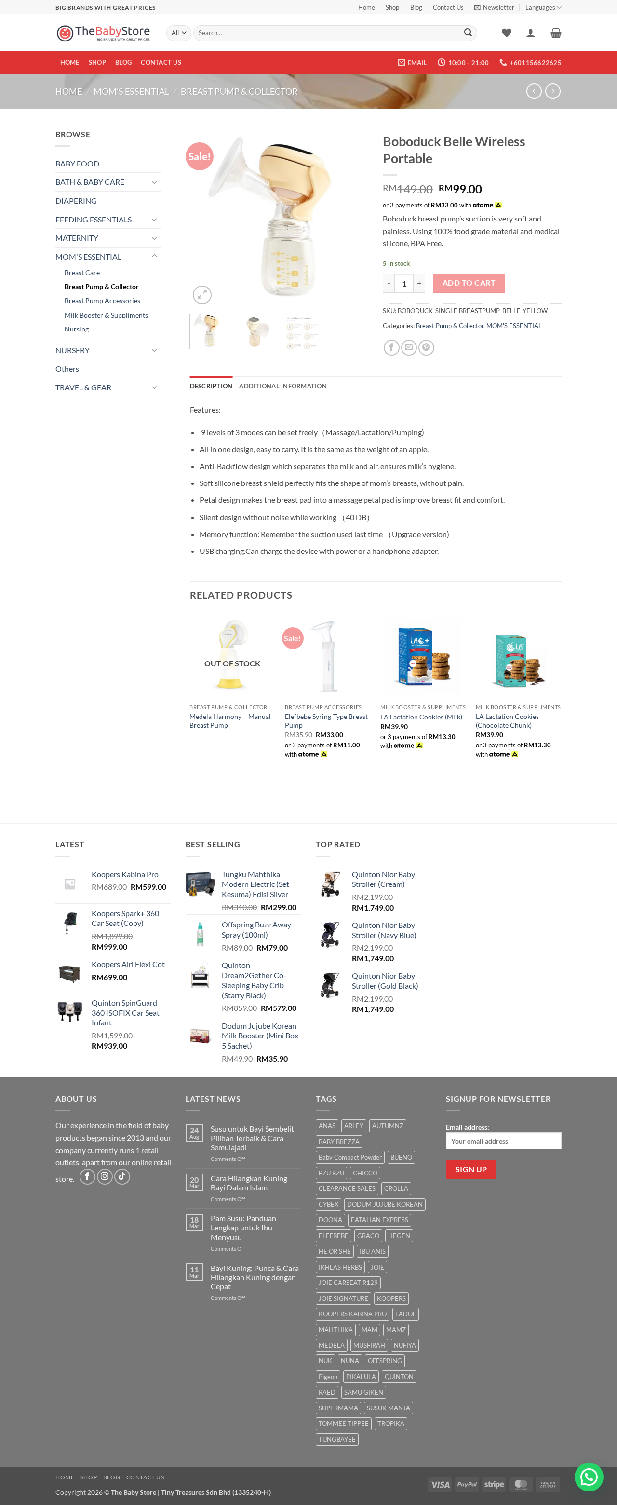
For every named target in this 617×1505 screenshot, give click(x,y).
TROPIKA (390, 1423)
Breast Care (82, 272)
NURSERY (72, 350)
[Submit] (468, 33)
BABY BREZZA (339, 1142)
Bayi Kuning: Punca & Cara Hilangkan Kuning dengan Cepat (255, 1277)
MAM (369, 1330)
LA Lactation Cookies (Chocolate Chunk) (507, 721)
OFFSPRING (385, 1361)
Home (366, 7)
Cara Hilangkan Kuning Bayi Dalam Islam (249, 1183)
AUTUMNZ (387, 1126)
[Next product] (533, 90)
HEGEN (399, 1236)
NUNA (350, 1361)
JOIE (377, 1267)
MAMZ (396, 1330)
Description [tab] (211, 386)
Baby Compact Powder (350, 1157)
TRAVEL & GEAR (83, 387)
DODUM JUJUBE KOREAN (385, 1204)
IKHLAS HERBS (340, 1267)
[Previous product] (552, 90)
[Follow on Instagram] (105, 1177)
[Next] (353, 217)
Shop (392, 7)
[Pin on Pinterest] (426, 348)
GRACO (368, 1236)
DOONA (330, 1220)
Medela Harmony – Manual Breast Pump (230, 721)
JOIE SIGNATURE (343, 1298)
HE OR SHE (335, 1251)
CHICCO (365, 1173)
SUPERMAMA (338, 1408)
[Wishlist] (506, 32)
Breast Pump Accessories (102, 300)
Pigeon (328, 1377)
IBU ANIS (373, 1251)
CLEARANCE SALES (347, 1188)
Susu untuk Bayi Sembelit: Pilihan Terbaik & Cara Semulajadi (253, 1137)
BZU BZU (331, 1173)
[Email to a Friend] (409, 348)
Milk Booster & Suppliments (106, 315)
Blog (416, 7)
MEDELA (332, 1345)
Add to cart (469, 282)
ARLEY (353, 1126)
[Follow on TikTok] (122, 1177)
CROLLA (396, 1188)
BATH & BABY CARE (89, 181)
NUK (325, 1361)
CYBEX (328, 1204)
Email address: (467, 1127)
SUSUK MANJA (388, 1408)
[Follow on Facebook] (87, 1177)
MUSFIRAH (369, 1345)
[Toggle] (155, 182)
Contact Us (448, 7)
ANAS (327, 1126)
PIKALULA (361, 1377)
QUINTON (399, 1377)
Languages (540, 7)
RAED (327, 1392)
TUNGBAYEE (337, 1439)
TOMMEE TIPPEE (344, 1423)
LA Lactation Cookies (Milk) (421, 717)
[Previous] (205, 217)
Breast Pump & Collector (239, 91)
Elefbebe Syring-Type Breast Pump (326, 721)
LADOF (405, 1314)
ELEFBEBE (334, 1236)
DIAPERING (76, 200)
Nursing (77, 329)
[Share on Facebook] (392, 348)
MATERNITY (76, 237)
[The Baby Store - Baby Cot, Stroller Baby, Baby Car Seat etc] (103, 33)
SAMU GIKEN (363, 1392)
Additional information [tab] (283, 386)
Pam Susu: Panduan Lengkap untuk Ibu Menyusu (243, 1227)
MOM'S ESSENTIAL (131, 91)
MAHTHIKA (336, 1330)
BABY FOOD (77, 163)
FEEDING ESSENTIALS (93, 219)
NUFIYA (405, 1345)
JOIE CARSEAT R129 (348, 1282)
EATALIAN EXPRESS (379, 1220)
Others (67, 368)
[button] (494, 7)
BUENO (401, 1157)
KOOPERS (391, 1298)
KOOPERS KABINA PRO (353, 1314)
